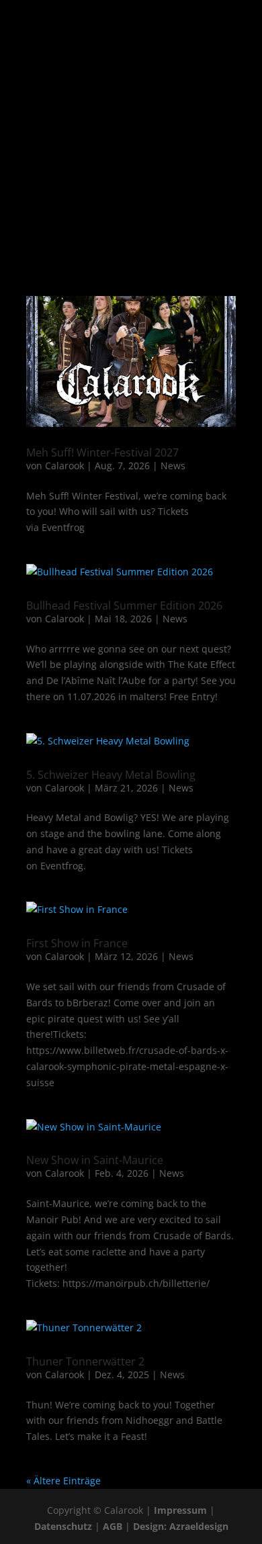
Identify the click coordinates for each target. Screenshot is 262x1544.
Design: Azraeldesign (180, 1526)
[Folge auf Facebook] (90, 187)
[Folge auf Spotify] (144, 187)
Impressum (180, 1510)
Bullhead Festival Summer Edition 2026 (124, 605)
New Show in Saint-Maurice (94, 1160)
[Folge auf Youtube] (171, 187)
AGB (112, 1526)
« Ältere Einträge (63, 1480)
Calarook (64, 465)
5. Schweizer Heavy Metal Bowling (110, 774)
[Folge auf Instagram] (117, 187)
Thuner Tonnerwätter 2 (85, 1361)
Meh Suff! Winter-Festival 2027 (102, 452)
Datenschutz (63, 1526)
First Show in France (77, 943)
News (173, 465)
